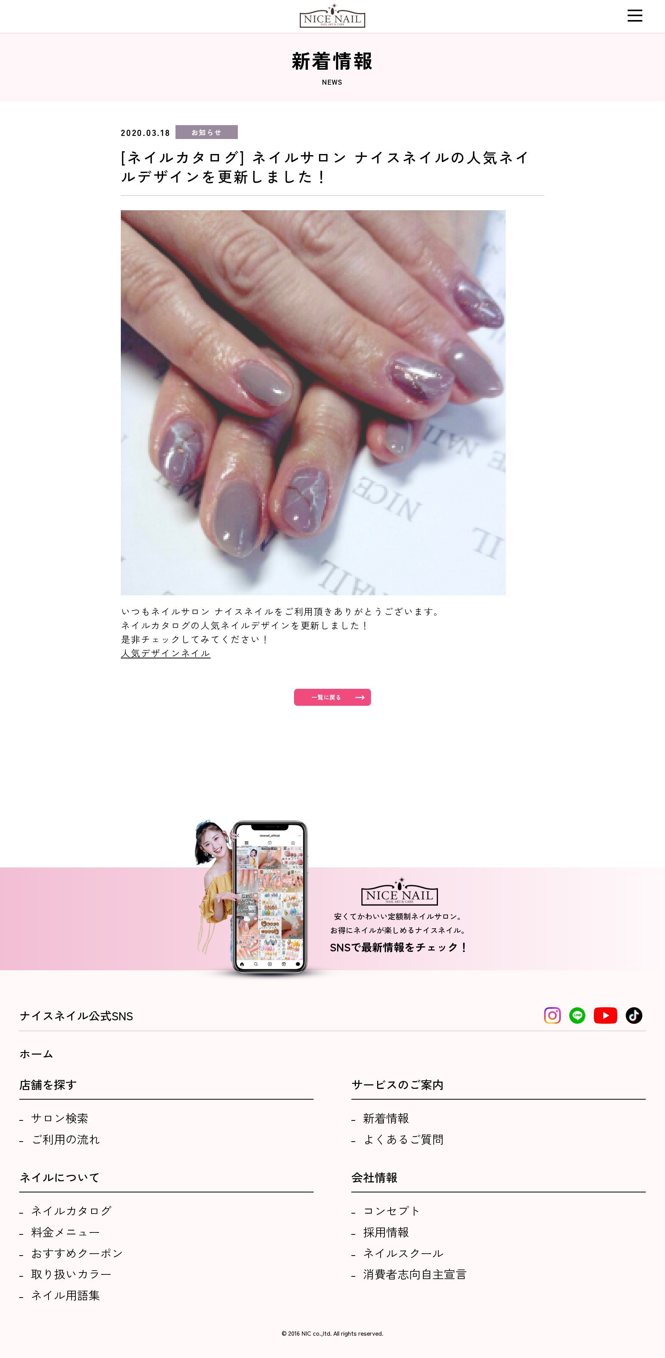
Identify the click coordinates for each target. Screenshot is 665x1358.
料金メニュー (65, 1231)
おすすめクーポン (77, 1252)
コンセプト (392, 1210)
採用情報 (386, 1231)
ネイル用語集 (65, 1294)
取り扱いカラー (71, 1273)
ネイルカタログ (71, 1210)
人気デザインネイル (166, 653)
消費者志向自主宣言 (415, 1273)
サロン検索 (60, 1117)
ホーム (36, 1053)
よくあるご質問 (403, 1138)
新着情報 (386, 1117)
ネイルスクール (403, 1252)
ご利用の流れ (65, 1138)
